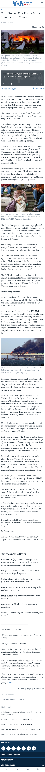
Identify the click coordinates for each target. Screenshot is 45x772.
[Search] (38, 769)
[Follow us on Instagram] (18, 748)
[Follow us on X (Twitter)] (8, 748)
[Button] (33, 27)
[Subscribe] (34, 748)
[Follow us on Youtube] (13, 748)
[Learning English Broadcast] (27, 769)
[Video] (17, 769)
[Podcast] (29, 748)
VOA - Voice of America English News (20, 77)
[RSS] (24, 748)
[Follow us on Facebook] (3, 748)
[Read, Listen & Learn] (7, 769)
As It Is (4, 9)
